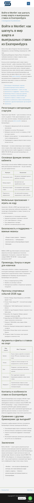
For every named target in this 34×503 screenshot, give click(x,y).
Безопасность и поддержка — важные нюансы (17, 91)
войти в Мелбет (16, 76)
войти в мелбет (17, 121)
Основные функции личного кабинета (14, 87)
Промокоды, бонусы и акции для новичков (16, 93)
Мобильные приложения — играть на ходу (16, 89)
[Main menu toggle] (28, 3)
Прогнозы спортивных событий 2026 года (15, 95)
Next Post (30, 490)
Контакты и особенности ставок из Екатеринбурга (18, 99)
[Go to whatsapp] (30, 498)
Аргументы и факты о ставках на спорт (15, 97)
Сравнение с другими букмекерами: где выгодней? (18, 101)
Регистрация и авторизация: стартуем (14, 85)
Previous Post (4, 490)
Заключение (8, 104)
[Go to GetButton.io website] (30, 501)
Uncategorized (6, 21)
